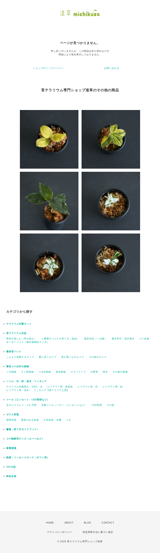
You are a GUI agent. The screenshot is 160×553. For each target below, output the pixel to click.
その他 (110, 405)
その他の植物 (120, 371)
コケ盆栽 (144, 338)
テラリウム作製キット (19, 323)
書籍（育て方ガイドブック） (22, 429)
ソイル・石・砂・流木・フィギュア (26, 381)
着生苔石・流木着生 (123, 338)
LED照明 (97, 405)
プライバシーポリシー (59, 532)
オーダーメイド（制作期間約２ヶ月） (27, 342)
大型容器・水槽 (52, 420)
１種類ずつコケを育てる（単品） (60, 338)
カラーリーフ (78, 371)
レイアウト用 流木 (17, 390)
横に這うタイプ (48, 357)
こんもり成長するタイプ (20, 357)
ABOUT (68, 522)
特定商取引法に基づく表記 (98, 532)
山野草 (94, 371)
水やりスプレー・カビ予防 (21, 405)
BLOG (87, 522)
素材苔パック (13, 351)
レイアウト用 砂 (112, 386)
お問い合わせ (111, 68)
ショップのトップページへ (48, 68)
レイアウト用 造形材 (60, 386)
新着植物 (11, 448)
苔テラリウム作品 (16, 333)
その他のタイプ (98, 357)
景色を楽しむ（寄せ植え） (21, 338)
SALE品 (11, 466)
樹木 (105, 371)
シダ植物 (11, 371)
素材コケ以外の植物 (17, 366)
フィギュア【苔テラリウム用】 (51, 390)
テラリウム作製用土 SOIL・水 (24, 386)
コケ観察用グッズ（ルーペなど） (25, 438)
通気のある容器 (30, 420)
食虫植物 (61, 371)
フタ (68, 420)
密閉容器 (11, 420)
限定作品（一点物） (95, 338)
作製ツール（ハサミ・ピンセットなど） (64, 405)
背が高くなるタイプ (72, 357)
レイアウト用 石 (87, 386)
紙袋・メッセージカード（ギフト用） (27, 457)
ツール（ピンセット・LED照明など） (28, 399)
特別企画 (11, 476)
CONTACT (108, 522)
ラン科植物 (27, 371)
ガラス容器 (12, 414)
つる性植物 (44, 371)
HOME (50, 522)
